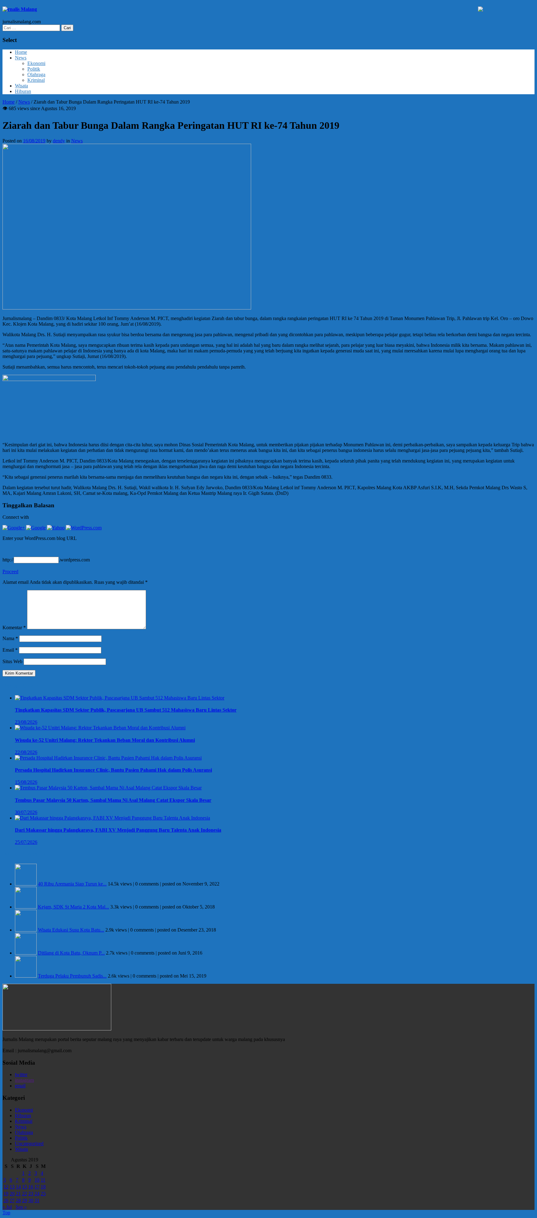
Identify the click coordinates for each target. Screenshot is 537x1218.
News (20, 57)
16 (30, 1186)
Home (21, 52)
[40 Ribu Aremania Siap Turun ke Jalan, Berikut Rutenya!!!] (26, 883)
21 (18, 1193)
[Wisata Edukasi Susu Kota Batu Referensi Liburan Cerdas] (26, 929)
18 (43, 1186)
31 (36, 1200)
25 (43, 1193)
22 (24, 1193)
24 (36, 1193)
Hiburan (23, 91)
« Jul (7, 1207)
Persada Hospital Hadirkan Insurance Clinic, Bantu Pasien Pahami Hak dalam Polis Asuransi (113, 770)
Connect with (15, 517)
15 (24, 1186)
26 (5, 1200)
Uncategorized (29, 1143)
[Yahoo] (56, 527)
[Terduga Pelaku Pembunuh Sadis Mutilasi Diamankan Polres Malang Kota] (26, 976)
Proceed (10, 571)
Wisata (21, 85)
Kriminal (36, 80)
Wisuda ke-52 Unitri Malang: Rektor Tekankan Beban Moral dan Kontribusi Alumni (105, 740)
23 (30, 1193)
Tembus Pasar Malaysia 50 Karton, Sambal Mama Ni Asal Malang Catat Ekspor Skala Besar (113, 800)
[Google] (36, 527)
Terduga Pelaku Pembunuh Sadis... (72, 976)
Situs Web (12, 661)
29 (24, 1200)
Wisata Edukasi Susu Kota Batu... (71, 929)
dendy (59, 140)
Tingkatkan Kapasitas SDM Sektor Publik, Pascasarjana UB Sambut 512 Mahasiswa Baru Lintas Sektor (125, 710)
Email (10, 650)
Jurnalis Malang (19, 9)
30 (30, 1200)
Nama (10, 638)
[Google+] (13, 527)
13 (12, 1186)
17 (36, 1186)
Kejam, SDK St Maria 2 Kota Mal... (73, 906)
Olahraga (36, 74)
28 (18, 1200)
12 (5, 1186)
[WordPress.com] (84, 527)
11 (43, 1180)
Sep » (21, 1207)
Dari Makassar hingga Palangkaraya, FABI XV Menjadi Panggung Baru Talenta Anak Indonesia (118, 830)
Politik (33, 69)
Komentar (14, 627)
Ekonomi (36, 63)
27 (12, 1200)
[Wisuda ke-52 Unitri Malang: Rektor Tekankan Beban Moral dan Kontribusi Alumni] (100, 727)
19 (5, 1193)
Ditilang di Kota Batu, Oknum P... (71, 952)
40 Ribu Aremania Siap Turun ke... (72, 883)
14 (18, 1186)
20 (12, 1193)
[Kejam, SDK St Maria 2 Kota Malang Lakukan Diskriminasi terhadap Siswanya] (26, 906)
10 (36, 1180)
